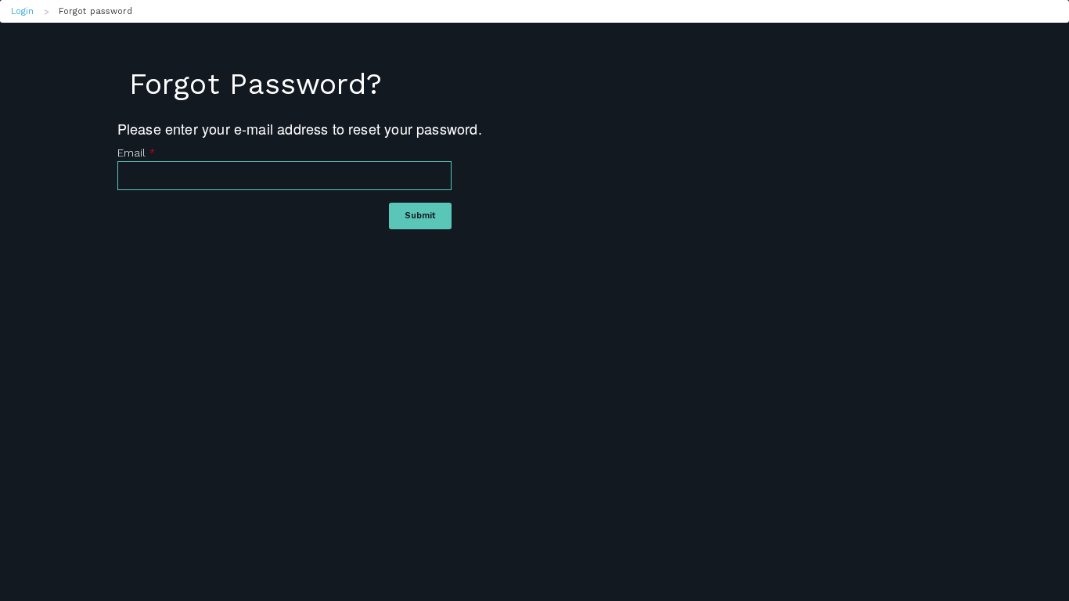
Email (136, 152)
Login (22, 11)
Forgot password (96, 11)
